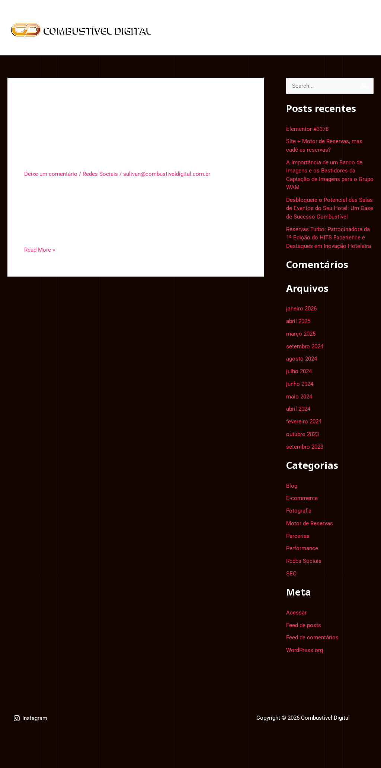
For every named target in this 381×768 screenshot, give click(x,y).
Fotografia (298, 510)
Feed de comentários (312, 637)
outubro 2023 (302, 434)
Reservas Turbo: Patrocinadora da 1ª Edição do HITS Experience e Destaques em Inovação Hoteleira (328, 237)
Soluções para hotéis (329, 16)
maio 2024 (299, 396)
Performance (302, 548)
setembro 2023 (304, 446)
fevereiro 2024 (303, 421)
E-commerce (302, 498)
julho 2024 (299, 371)
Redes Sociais (100, 174)
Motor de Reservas (309, 523)
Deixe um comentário (50, 174)
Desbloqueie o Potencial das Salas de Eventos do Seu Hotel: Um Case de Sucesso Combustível (329, 208)
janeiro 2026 (301, 308)
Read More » (39, 249)
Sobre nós (240, 16)
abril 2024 (298, 409)
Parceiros (277, 16)
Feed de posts (303, 625)
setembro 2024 (304, 346)
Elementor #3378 (70, 157)
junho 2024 (299, 384)
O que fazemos (195, 16)
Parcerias (298, 536)
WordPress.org (304, 650)
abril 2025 (298, 321)
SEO (291, 573)
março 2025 (301, 333)
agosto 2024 (301, 358)
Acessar (296, 612)
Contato (209, 42)
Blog (181, 42)
